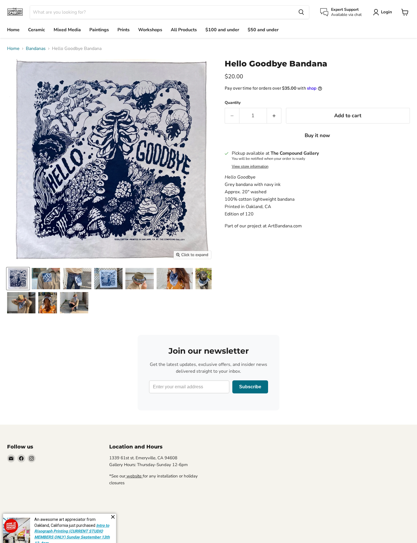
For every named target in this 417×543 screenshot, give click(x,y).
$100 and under (222, 30)
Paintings (99, 30)
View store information (250, 167)
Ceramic (36, 30)
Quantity (233, 102)
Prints (123, 30)
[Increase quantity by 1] (274, 115)
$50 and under (263, 30)
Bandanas (36, 48)
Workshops (150, 30)
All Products (184, 30)
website (134, 476)
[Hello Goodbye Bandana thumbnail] (18, 278)
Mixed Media (67, 30)
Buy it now (317, 135)
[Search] (301, 12)
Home (13, 30)
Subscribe (250, 386)
